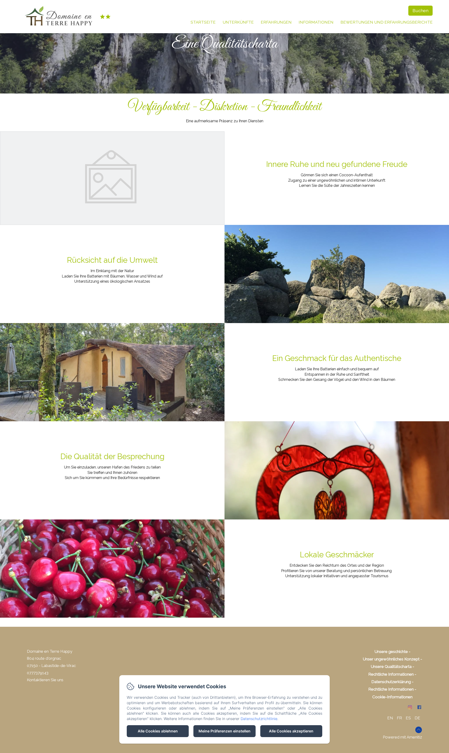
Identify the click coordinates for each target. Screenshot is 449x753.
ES (408, 718)
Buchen (420, 10)
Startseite (203, 22)
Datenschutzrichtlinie (259, 718)
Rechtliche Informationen (391, 674)
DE (417, 718)
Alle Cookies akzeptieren (291, 731)
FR (399, 718)
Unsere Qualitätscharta (391, 666)
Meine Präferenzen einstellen (224, 731)
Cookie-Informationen (392, 697)
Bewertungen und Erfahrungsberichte (386, 22)
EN (390, 718)
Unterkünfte (238, 22)
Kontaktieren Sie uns (45, 679)
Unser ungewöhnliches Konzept (391, 659)
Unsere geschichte (391, 651)
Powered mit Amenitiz (402, 737)
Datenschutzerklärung (391, 681)
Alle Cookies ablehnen (158, 731)
